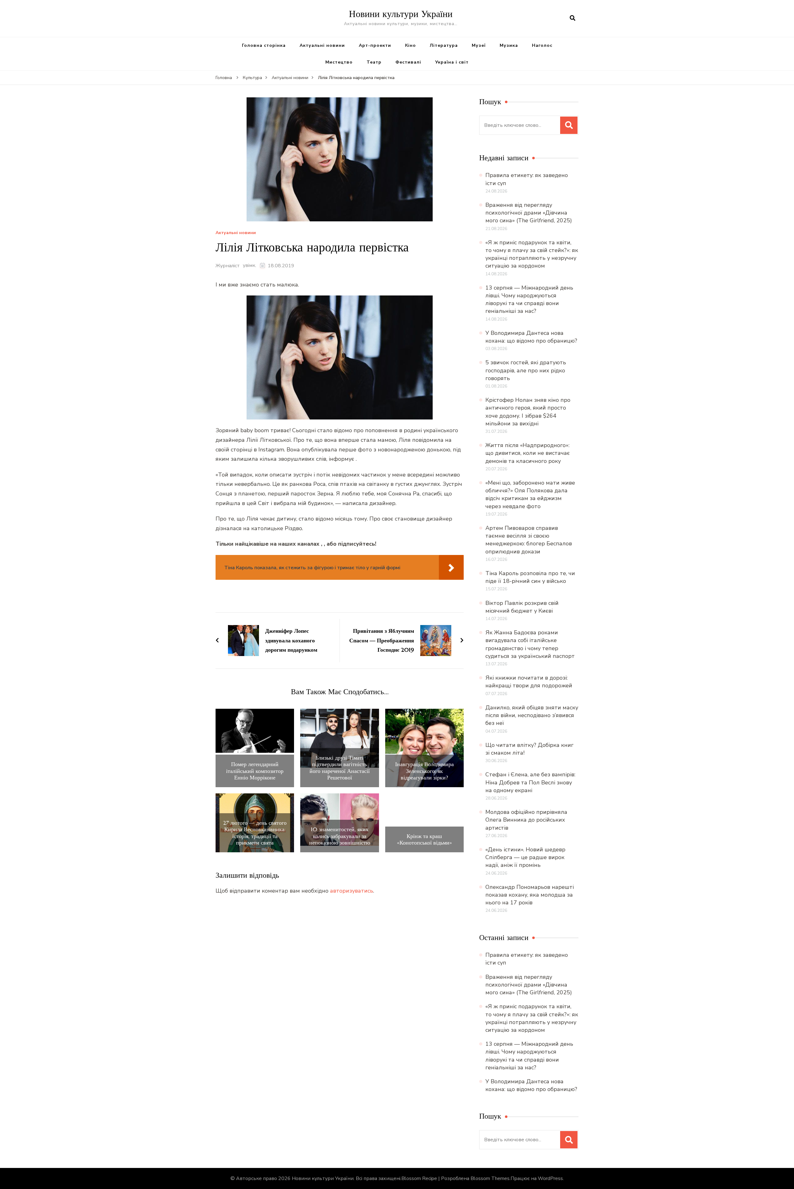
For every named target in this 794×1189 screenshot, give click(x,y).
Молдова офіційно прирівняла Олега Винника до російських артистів (526, 819)
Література (444, 45)
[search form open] (572, 18)
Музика (509, 45)
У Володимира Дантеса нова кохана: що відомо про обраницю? (531, 336)
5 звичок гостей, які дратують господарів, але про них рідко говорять (525, 370)
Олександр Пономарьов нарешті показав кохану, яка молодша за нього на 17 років (529, 894)
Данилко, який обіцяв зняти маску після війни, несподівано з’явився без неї (531, 715)
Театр (374, 62)
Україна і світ (452, 62)
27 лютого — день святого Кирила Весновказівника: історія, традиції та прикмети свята (255, 832)
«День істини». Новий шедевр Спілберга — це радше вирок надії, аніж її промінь (525, 857)
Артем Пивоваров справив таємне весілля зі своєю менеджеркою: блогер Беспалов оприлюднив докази (528, 539)
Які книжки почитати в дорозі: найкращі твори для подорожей (528, 681)
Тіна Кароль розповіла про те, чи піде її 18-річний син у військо (530, 577)
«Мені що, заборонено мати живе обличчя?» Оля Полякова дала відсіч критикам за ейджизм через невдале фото (530, 494)
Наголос (542, 45)
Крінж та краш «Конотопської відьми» (424, 839)
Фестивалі (408, 62)
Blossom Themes (490, 1178)
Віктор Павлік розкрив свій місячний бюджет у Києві (522, 606)
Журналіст (228, 265)
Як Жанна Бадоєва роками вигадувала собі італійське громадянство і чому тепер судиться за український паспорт (530, 644)
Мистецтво (339, 62)
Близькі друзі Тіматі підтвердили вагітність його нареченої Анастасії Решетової (340, 767)
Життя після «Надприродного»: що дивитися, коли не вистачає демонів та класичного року (527, 452)
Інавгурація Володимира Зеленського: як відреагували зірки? (424, 771)
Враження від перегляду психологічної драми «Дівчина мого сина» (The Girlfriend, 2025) (528, 212)
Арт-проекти (375, 45)
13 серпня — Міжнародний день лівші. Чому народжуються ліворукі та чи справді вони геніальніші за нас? (529, 299)
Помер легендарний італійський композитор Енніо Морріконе (254, 771)
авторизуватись (351, 890)
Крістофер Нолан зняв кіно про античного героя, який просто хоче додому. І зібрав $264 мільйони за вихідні (527, 411)
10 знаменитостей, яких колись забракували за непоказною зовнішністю (339, 836)
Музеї (479, 45)
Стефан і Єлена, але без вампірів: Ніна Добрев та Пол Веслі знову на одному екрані (530, 782)
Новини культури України (401, 14)
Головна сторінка (264, 45)
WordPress (550, 1178)
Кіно (410, 45)
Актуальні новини (322, 45)
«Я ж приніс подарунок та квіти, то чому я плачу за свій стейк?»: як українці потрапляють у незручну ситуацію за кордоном (531, 254)
